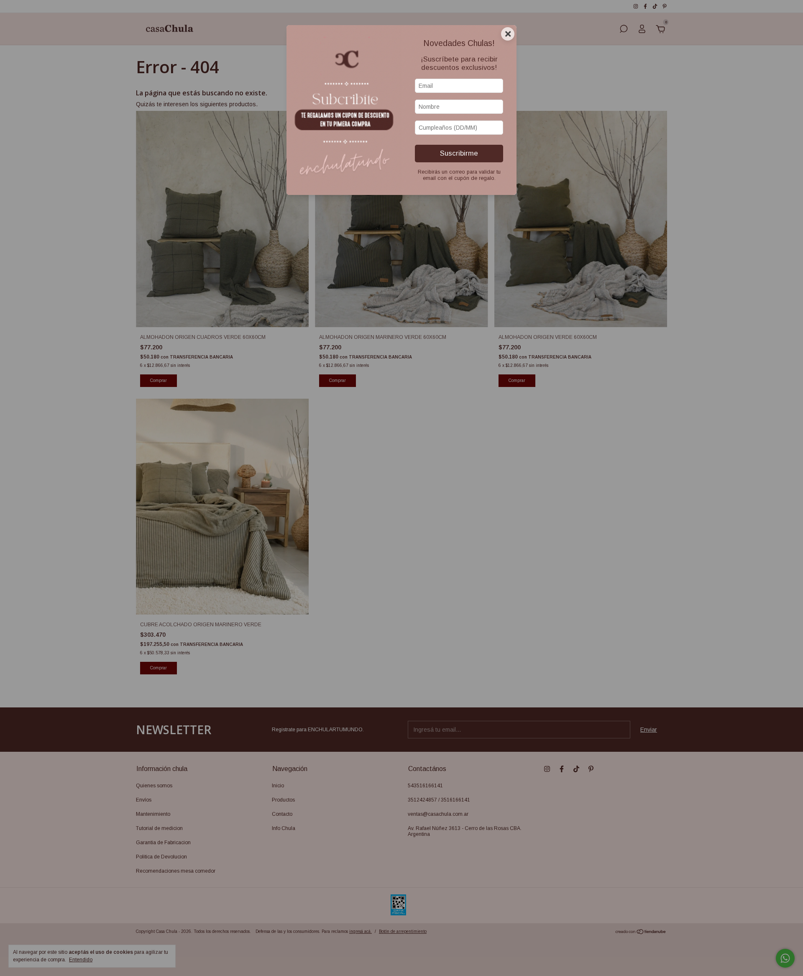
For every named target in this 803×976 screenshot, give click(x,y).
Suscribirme (459, 153)
